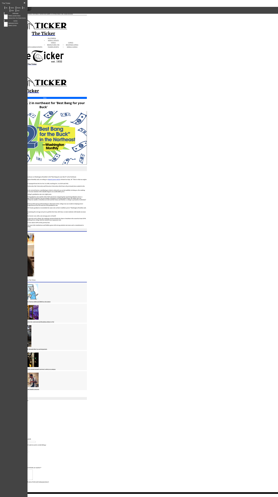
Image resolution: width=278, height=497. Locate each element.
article (58, 179)
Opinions (12, 7)
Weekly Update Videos (14, 15)
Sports (39, 47)
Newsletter (31, 14)
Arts (29, 47)
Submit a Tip (50, 14)
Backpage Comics (72, 45)
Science (34, 47)
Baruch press (52, 179)
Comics (70, 42)
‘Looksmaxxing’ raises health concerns (28, 389)
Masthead (57, 14)
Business (19, 7)
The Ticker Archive (67, 14)
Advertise (43, 14)
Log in (29, 439)
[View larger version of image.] (43, 138)
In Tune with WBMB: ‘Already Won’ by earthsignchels (32, 349)
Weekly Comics (72, 47)
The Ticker (6, 3)
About (37, 14)
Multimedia (52, 38)
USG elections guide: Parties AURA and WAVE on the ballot (34, 302)
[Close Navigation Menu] (24, 3)
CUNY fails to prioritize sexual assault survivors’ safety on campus (36, 369)
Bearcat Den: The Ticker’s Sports (17, 18)
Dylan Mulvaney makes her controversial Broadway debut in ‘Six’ (35, 322)
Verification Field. (30, 482)
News (7, 7)
